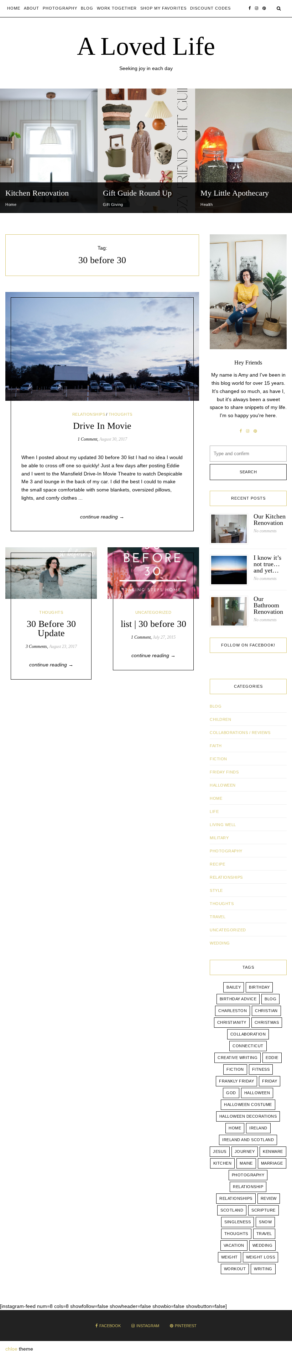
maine (246, 1163)
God (231, 1093)
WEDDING (220, 943)
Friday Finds (224, 772)
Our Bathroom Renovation (268, 605)
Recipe (217, 864)
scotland (231, 1210)
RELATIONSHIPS (88, 414)
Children (220, 719)
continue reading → (102, 517)
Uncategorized (153, 612)
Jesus (219, 1151)
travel (264, 1233)
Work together (117, 8)
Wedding (262, 1245)
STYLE (216, 890)
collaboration (248, 1034)
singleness (237, 1222)
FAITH (216, 746)
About (31, 8)
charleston (232, 1011)
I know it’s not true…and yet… (267, 564)
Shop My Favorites (163, 8)
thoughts (236, 1233)
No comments (265, 530)
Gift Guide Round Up (137, 192)
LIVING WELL (223, 825)
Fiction (218, 759)
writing (263, 1269)
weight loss (260, 1257)
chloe (11, 1349)
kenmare (273, 1151)
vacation (234, 1245)
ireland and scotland (248, 1140)
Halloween (223, 785)
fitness (261, 1069)
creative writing (237, 1057)
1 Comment (87, 439)
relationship (248, 1187)
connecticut (248, 1046)
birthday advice (238, 999)
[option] (49, 151)
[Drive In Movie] (102, 346)
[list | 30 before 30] (153, 573)
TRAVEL (217, 917)
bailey (233, 987)
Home (13, 8)
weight (229, 1257)
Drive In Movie (102, 426)
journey (245, 1151)
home (235, 1128)
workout (235, 1269)
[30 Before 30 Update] (51, 573)
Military (219, 838)
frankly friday (236, 1081)
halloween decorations (248, 1116)
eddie (272, 1057)
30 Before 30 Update (51, 628)
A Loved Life (146, 46)
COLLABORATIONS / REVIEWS (240, 732)
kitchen (222, 1163)
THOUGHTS (120, 414)
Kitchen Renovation (37, 192)
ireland (258, 1128)
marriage (272, 1163)
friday (269, 1081)
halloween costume (248, 1104)
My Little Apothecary (234, 192)
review (269, 1198)
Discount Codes (210, 8)
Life (214, 811)
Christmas (267, 1022)
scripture (263, 1210)
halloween (257, 1093)
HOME (216, 798)
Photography (60, 8)
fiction (235, 1069)
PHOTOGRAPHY (226, 851)
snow (265, 1222)
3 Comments (36, 646)
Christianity (231, 1022)
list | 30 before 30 (153, 624)
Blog (87, 8)
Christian (266, 1011)
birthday (259, 987)
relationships (235, 1198)
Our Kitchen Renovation (270, 519)
